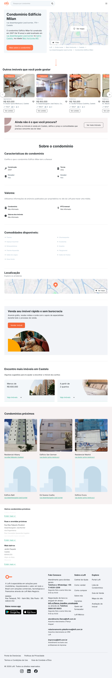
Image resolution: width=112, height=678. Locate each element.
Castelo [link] (7, 552)
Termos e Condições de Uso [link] (16, 660)
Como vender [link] (80, 585)
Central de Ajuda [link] (81, 580)
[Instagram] (22, 671)
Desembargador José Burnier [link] (14, 528)
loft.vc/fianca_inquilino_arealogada (63, 603)
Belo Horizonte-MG (30, 38)
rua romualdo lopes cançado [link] (14, 536)
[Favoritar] (33, 101)
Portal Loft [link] (96, 580)
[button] (56, 286)
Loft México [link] (79, 614)
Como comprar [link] (80, 590)
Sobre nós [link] (78, 596)
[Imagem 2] (20, 95)
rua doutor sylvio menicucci (49, 457)
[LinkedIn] (29, 671)
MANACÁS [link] (8, 554)
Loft (50, 47)
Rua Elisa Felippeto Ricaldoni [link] (14, 525)
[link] (93, 125)
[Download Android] (13, 612)
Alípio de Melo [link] (9, 557)
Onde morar (59, 47)
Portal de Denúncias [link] (12, 656)
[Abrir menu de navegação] (106, 3)
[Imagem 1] (19, 95)
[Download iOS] (30, 612)
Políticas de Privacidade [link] (34, 656)
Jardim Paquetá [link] (10, 549)
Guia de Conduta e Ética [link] (41, 660)
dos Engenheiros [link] (10, 530)
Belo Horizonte (71, 47)
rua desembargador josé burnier (20, 36)
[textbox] (32, 3)
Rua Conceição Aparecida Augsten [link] (16, 533)
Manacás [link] (7, 560)
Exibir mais (8, 516)
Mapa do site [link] (97, 598)
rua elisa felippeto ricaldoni (14, 457)
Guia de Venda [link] (98, 593)
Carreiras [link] (78, 601)
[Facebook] (36, 671)
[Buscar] (52, 3)
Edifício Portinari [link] (10, 512)
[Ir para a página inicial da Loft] (7, 3)
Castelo (81, 47)
